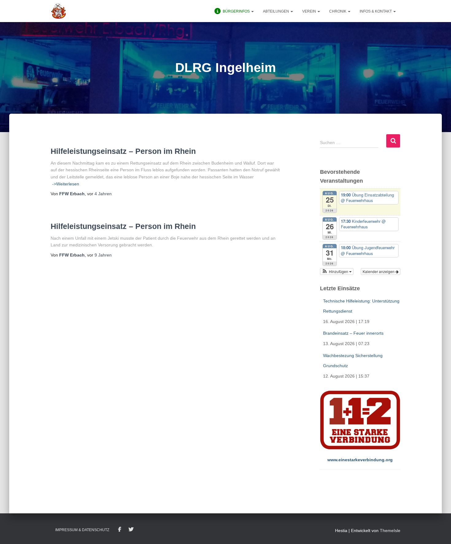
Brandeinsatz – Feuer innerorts (353, 333)
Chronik (338, 11)
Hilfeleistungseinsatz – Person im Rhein (123, 151)
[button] (252, 11)
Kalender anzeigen (379, 271)
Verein (309, 11)
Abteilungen (276, 11)
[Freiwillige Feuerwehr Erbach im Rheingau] (58, 11)
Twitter (131, 530)
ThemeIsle (390, 530)
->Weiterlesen (65, 183)
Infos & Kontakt (376, 11)
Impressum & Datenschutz (82, 530)
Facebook (119, 530)
